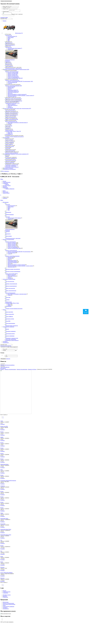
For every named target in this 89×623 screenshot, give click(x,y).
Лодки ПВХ (7, 148)
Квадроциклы (8, 212)
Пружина (2, 567)
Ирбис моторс (11, 37)
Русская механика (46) (12, 82)
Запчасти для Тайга (12, 243)
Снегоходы (7, 204)
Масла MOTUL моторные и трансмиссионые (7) (18, 122)
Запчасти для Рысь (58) (12, 74)
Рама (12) (10, 88)
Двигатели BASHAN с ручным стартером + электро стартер (20, 265)
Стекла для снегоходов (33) (13, 77)
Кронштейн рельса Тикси (5, 529)
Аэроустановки (8, 236)
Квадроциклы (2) (8, 42)
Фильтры (10, 278)
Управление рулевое (12, 260)
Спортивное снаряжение (10, 331)
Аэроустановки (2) (9, 66)
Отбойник (2, 485)
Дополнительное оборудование (14, 217)
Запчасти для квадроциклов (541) (12, 80)
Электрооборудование (12, 261)
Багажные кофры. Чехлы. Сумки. (12, 303)
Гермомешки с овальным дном (11, 164)
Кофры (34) (10, 133)
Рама (9, 259)
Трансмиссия (10, 257)
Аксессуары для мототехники (9, 279)
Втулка (1, 431)
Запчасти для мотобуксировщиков (12, 256)
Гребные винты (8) (9, 130)
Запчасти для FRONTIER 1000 (14, 248)
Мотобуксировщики (9, 214)
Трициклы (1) (8, 61)
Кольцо (2, 453)
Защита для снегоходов (10, 288)
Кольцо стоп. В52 (4, 426)
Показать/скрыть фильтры (5, 345)
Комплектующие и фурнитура (11, 152)
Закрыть (4, 20)
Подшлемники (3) (9, 134)
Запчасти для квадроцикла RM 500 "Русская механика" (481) (20, 81)
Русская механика (11, 205)
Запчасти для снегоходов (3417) (11, 71)
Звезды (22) (10, 93)
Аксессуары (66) (8, 125)
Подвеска (10, 258)
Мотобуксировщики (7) (10, 45)
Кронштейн (2, 523)
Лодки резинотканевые (10, 150)
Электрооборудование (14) (13, 91)
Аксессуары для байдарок (10, 165)
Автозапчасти (13, 169)
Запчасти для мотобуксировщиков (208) (13, 85)
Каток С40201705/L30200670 (6, 572)
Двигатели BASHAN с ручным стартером (16, 264)
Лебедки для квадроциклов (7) (11, 114)
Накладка (2, 578)
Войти (4, 190)
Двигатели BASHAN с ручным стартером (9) (17, 94)
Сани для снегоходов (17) (10, 110)
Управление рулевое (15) (13, 90)
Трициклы (7, 231)
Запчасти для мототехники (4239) (22, 69)
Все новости (3, 368)
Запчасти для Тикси (12, 246)
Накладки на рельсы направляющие (12, 271)
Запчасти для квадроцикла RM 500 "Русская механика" (19, 251)
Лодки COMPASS (9, 144)
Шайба (1, 437)
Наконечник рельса (4, 464)
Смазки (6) (10, 123)
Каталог (2, 369)
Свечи (9, 277)
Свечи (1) (10, 106)
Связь (1, 420)
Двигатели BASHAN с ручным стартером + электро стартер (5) (21, 95)
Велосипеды (7, 233)
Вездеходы (7, 60)
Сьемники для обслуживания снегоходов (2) (14, 136)
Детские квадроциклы (10, 59)
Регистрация (5, 191)
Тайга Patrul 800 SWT (4, 367)
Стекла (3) (10, 83)
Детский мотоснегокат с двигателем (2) (13, 68)
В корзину (2, 424)
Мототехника (5, 202)
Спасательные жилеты (10, 333)
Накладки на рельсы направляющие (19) (13, 100)
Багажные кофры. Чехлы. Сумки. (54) (13, 131)
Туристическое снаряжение (8, 326)
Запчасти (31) (10, 49)
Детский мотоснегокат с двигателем (12, 238)
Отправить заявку (4, 17)
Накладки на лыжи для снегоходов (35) (13, 98)
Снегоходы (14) (8, 35)
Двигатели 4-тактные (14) (13, 92)
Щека (1, 469)
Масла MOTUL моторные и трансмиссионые (17, 293)
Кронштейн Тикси (4, 518)
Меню (1, 179)
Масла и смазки (11, 274)
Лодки (8, 137)
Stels (9, 40)
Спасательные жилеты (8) (10, 160)
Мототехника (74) (19, 33)
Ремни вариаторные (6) (12, 105)
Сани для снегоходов (9, 281)
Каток (1, 556)
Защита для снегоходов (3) (10, 117)
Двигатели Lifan (11, 266)
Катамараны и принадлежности (11, 166)
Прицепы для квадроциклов (11, 283)
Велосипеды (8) (8, 64)
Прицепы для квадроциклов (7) (11, 112)
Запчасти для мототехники (8, 239)
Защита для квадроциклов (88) (11, 119)
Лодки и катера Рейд (9, 142)
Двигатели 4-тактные (12, 262)
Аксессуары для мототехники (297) (23, 108)
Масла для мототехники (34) (11, 121)
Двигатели (7, 216)
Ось (1, 540)
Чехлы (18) (10, 132)
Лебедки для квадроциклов (11, 286)
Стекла (9, 253)
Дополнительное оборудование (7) (15, 48)
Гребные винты (8, 301)
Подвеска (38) (11, 87)
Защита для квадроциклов (10, 290)
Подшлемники (8, 306)
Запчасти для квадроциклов (11, 250)
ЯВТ (9, 39)
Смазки (9, 295)
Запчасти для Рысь (12, 244)
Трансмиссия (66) (11, 86)
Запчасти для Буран (12, 242)
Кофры (9, 305)
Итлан (9, 38)
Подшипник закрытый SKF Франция (8, 480)
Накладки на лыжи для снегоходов (12, 269)
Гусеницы (7, 299)
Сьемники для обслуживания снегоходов (13, 308)
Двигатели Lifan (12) (12, 96)
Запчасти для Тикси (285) (13, 75)
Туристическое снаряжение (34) (21, 153)
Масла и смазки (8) (12, 104)
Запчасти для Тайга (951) (13, 73)
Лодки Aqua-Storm (9, 139)
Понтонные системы (9, 146)
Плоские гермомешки (9, 162)
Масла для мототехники (10, 292)
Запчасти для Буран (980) (13, 72)
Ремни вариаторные (12, 275)
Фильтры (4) (10, 107)
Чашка (1, 513)
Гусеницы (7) (8, 127)
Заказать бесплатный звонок (6, 1)
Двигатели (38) (8, 47)
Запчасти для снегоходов (10, 241)
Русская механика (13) (12, 36)
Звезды (9, 263)
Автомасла (11, 168)
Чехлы (9, 304)
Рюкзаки (7, 156)
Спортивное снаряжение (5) (11, 158)
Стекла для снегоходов (12, 247)
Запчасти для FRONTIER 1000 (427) (15, 78)
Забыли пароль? (6, 192)
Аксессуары (7, 297)
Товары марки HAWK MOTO (11, 273)
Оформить (5, 198)
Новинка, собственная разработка (7, 365)
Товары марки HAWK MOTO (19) (12, 103)
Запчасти (10, 218)
